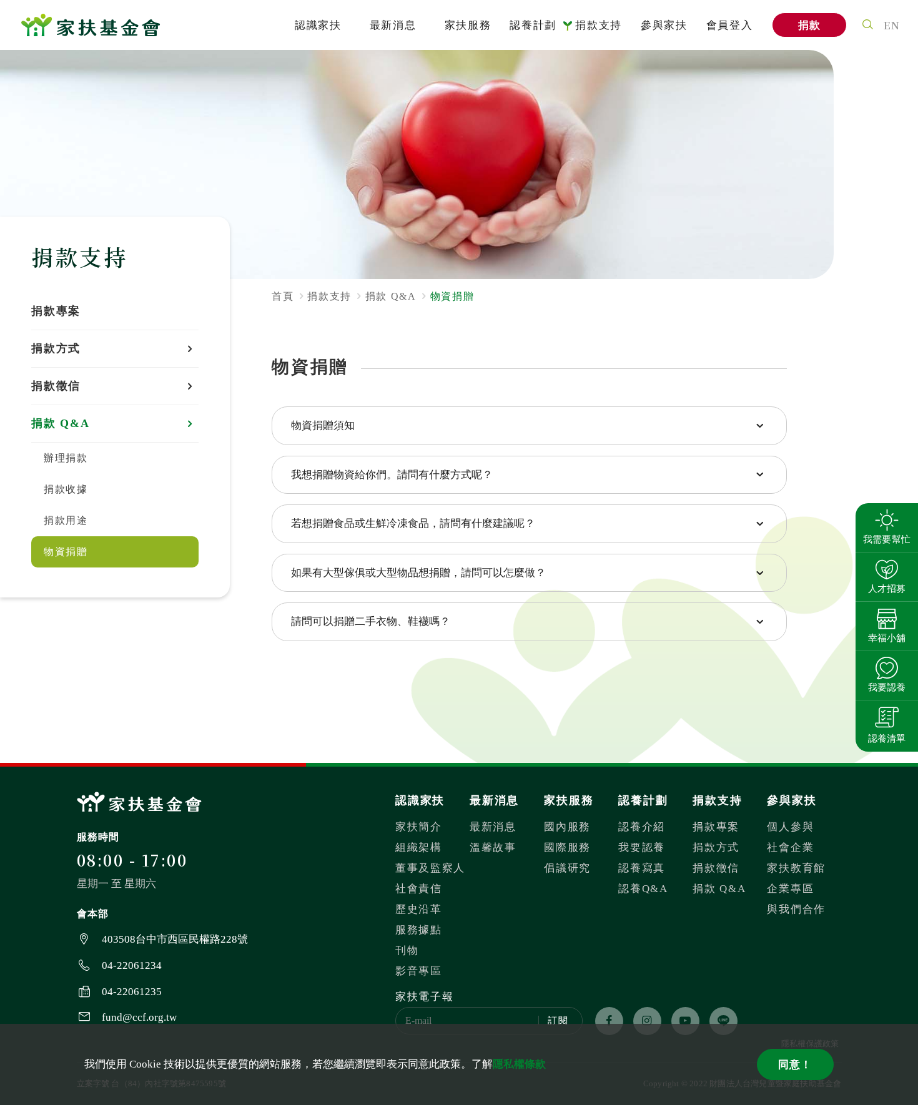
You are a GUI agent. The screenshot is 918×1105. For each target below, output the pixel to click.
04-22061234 (132, 965)
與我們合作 (796, 909)
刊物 (406, 950)
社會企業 (790, 847)
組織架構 (418, 847)
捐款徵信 (716, 868)
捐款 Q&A (719, 889)
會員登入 (729, 25)
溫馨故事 (493, 847)
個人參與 (790, 827)
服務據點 (418, 930)
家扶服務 (468, 25)
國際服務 (567, 847)
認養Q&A (643, 889)
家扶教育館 (796, 868)
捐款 (809, 25)
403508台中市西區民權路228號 (175, 939)
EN (892, 24)
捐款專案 (56, 311)
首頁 (283, 296)
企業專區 (790, 889)
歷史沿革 (418, 909)
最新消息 (393, 25)
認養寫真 (641, 868)
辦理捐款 (65, 458)
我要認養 (641, 847)
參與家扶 (664, 25)
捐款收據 (65, 489)
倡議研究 (567, 868)
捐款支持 (598, 25)
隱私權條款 (519, 1064)
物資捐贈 (65, 551)
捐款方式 (716, 847)
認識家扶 (318, 25)
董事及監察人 (430, 868)
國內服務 (567, 827)
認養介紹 (641, 827)
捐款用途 (65, 520)
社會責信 (418, 889)
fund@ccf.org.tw (139, 1017)
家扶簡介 (418, 827)
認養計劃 (533, 25)
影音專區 (418, 971)
